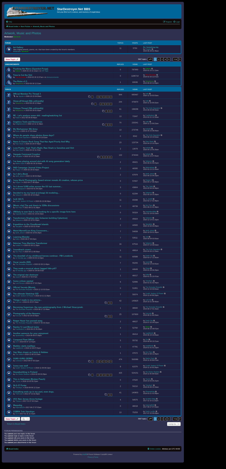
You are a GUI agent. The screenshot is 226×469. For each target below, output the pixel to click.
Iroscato (18, 316)
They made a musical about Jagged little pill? (35, 268)
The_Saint (149, 186)
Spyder (21, 96)
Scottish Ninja (150, 399)
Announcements (53, 77)
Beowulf (17, 37)
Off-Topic (45, 71)
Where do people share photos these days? (33, 135)
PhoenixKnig (150, 391)
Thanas (18, 401)
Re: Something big (150, 47)
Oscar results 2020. (22, 262)
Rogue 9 (18, 170)
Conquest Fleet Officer (23, 339)
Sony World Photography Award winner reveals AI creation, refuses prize (48, 180)
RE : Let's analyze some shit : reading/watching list (37, 115)
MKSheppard (20, 189)
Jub (146, 237)
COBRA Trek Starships (23, 411)
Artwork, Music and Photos (22, 33)
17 (104, 361)
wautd (147, 262)
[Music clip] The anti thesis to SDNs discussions (36, 205)
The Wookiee (20, 77)
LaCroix (18, 302)
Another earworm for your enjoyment (30, 333)
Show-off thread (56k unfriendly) (28, 101)
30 (98, 97)
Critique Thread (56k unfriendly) (28, 108)
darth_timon (19, 176)
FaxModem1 (150, 115)
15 (98, 361)
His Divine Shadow (22, 374)
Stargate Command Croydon (26, 154)
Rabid (17, 118)
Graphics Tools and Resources (27, 122)
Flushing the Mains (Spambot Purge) (30, 69)
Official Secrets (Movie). (24, 287)
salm (147, 122)
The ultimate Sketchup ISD (25, 294)
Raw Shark (19, 144)
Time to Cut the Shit (22, 75)
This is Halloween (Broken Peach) (29, 379)
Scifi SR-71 (18, 199)
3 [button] (162, 59)
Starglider (18, 156)
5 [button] (168, 59)
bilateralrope (150, 167)
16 (101, 361)
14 (98, 375)
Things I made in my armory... (27, 300)
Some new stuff (20, 366)
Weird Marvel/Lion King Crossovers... (31, 231)
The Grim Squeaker (152, 108)
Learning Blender (21, 237)
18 (107, 361)
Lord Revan (19, 283)
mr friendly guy (20, 258)
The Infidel (19, 354)
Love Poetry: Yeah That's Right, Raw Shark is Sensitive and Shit (43, 148)
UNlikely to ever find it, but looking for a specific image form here (44, 212)
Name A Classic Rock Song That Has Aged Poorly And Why (41, 142)
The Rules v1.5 (20, 81)
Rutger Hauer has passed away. (28, 321)
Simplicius (19, 83)
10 (111, 104)
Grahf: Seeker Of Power (24, 201)
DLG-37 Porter (19, 385)
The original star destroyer (25, 275)
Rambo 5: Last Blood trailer (26, 327)
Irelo (147, 94)
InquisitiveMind (20, 214)
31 (101, 97)
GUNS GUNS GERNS (23, 358)
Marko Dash (20, 163)
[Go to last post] (152, 68)
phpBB (84, 454)
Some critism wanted (23, 281)
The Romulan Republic (23, 264)
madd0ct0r (149, 333)
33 (107, 97)
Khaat (147, 268)
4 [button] (165, 59)
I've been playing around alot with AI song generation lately (41, 161)
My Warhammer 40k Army (25, 129)
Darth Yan (149, 256)
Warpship (17, 405)
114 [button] (175, 59)
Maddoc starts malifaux (24, 346)
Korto (17, 131)
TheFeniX (19, 394)
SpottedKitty (19, 335)
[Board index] (31, 11)
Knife (17, 239)
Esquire (148, 49)
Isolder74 (18, 245)
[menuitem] (9, 22)
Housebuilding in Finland (25, 372)
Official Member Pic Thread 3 (27, 94)
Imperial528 (19, 407)
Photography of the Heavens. (27, 313)
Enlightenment (20, 124)
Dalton (18, 71)
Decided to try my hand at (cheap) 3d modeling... (36, 193)
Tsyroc (18, 381)
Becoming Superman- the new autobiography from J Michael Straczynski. (48, 307)
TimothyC (149, 281)
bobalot (148, 129)
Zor (16, 342)
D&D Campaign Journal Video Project (31, 167)
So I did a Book (20, 174)
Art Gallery (18, 47)
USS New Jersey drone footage (27, 399)
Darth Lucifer (150, 411)
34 (111, 97)
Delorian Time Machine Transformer (30, 243)
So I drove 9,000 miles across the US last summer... (37, 186)
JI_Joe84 (148, 199)
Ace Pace (19, 207)
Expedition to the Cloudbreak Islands (30, 224)
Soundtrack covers (22, 249)
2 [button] (158, 59)
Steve (147, 327)
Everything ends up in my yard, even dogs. (33, 392)
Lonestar (18, 361)
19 (111, 361)
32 (104, 97)
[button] (150, 59)
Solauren (148, 161)
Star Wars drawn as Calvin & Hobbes (30, 352)
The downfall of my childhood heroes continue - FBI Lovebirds (43, 256)
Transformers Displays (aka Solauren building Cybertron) (40, 218)
